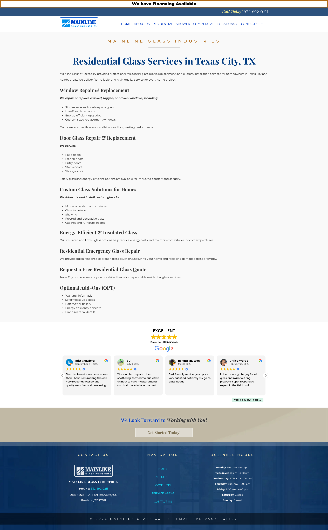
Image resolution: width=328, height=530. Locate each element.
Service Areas (163, 493)
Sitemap (179, 518)
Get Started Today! (164, 432)
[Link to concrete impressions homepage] (93, 475)
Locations (226, 24)
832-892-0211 (99, 488)
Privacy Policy (217, 518)
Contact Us (250, 24)
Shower (183, 24)
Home (126, 24)
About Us (142, 24)
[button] (265, 375)
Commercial (203, 24)
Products (163, 485)
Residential (163, 24)
